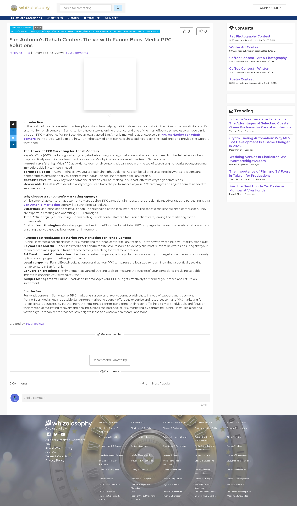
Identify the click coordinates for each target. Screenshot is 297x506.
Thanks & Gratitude (172, 491)
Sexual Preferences (236, 484)
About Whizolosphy (59, 448)
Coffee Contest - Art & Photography (258, 58)
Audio (74, 18)
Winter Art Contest (244, 47)
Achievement (137, 422)
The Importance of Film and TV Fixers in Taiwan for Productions (259, 173)
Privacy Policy (54, 460)
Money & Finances (139, 469)
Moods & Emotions (172, 469)
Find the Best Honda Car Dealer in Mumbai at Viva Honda (256, 188)
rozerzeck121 (18, 52)
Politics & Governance (109, 484)
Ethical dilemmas (139, 446)
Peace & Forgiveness (172, 478)
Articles (57, 18)
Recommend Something (110, 360)
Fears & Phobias (234, 446)
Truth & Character (172, 495)
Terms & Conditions (58, 456)
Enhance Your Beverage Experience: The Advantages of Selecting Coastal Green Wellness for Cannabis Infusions (260, 123)
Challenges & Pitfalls (141, 428)
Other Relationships (236, 469)
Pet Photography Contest (249, 36)
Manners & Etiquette (109, 469)
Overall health (106, 478)
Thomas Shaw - (237, 131)
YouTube (93, 18)
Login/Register (269, 7)
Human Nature (202, 455)
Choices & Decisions (172, 428)
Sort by (143, 383)
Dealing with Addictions (142, 437)
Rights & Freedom (171, 484)
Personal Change (203, 478)
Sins (133, 491)
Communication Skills (206, 428)
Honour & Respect (171, 455)
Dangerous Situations (109, 437)
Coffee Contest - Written (249, 68)
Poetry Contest (241, 79)
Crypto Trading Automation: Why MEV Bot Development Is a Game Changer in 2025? (259, 142)
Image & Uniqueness (236, 455)
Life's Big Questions (204, 460)
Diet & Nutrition (234, 437)
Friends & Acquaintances (111, 455)
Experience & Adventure (174, 446)
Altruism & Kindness (21, 27)
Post (203, 405)
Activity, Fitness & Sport (174, 422)
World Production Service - (242, 179)
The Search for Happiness (239, 491)
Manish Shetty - (237, 194)
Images (113, 18)
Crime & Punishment (237, 428)
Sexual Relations (107, 491)
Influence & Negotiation (142, 460)
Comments (79, 52)
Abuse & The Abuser (108, 422)
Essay (38, 27)
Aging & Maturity (203, 422)
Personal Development (238, 478)
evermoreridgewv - (239, 164)
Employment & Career (110, 446)
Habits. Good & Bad (140, 455)
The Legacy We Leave (205, 491)
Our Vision (52, 452)
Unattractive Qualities (205, 495)
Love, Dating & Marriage (239, 460)
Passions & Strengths (141, 478)
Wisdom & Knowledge (237, 495)
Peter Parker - (236, 149)
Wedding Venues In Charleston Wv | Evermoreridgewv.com (258, 159)
